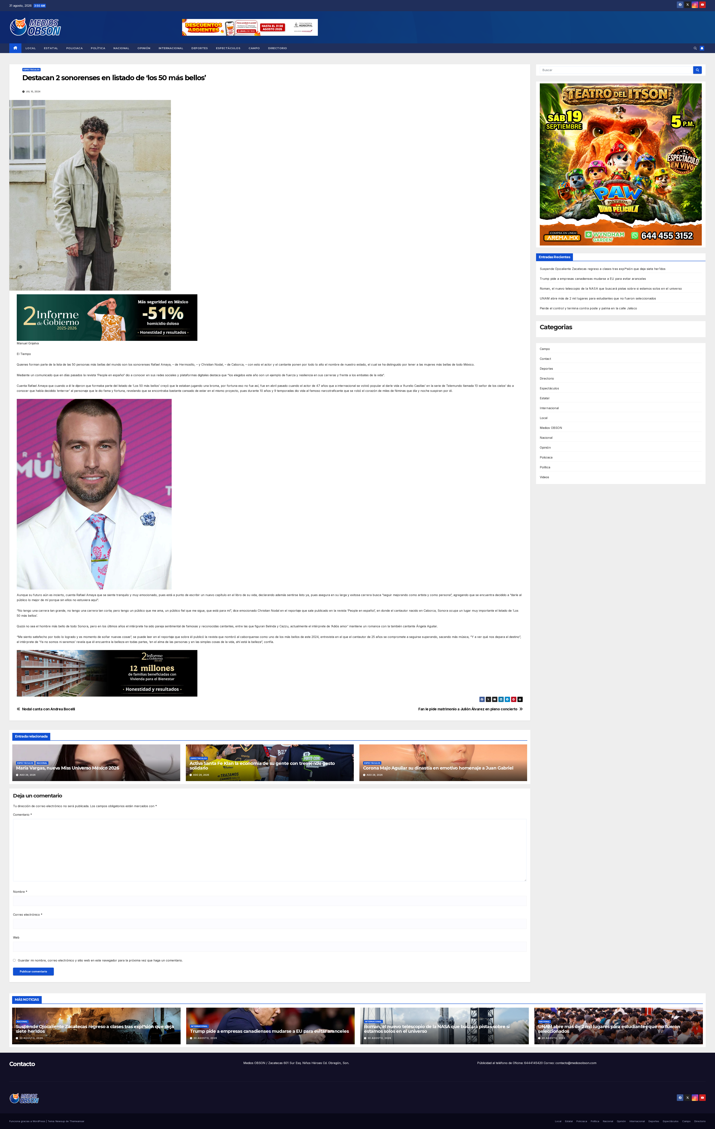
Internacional (171, 48)
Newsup (60, 1121)
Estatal (51, 48)
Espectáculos (228, 48)
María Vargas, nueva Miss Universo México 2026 (67, 768)
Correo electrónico (27, 914)
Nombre (20, 892)
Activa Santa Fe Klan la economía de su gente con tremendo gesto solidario (262, 766)
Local (31, 48)
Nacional (121, 48)
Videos (544, 477)
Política (98, 48)
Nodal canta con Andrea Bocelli (48, 709)
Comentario (22, 814)
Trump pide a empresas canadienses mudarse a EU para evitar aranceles (593, 279)
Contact (545, 359)
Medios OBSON (551, 428)
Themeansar (76, 1121)
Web (16, 937)
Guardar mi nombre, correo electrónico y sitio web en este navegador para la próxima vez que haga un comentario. (100, 960)
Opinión (143, 48)
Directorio (277, 48)
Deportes (199, 48)
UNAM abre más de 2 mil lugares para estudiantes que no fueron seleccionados (598, 298)
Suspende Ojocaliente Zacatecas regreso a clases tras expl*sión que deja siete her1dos (603, 269)
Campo (254, 48)
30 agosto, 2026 (31, 1038)
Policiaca (74, 48)
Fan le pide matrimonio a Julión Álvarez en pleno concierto (467, 709)
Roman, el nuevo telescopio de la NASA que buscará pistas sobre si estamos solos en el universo (611, 288)
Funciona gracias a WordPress (27, 1121)
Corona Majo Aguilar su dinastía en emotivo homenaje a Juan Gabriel (438, 768)
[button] (695, 48)
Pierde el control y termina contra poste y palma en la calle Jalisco (588, 308)
